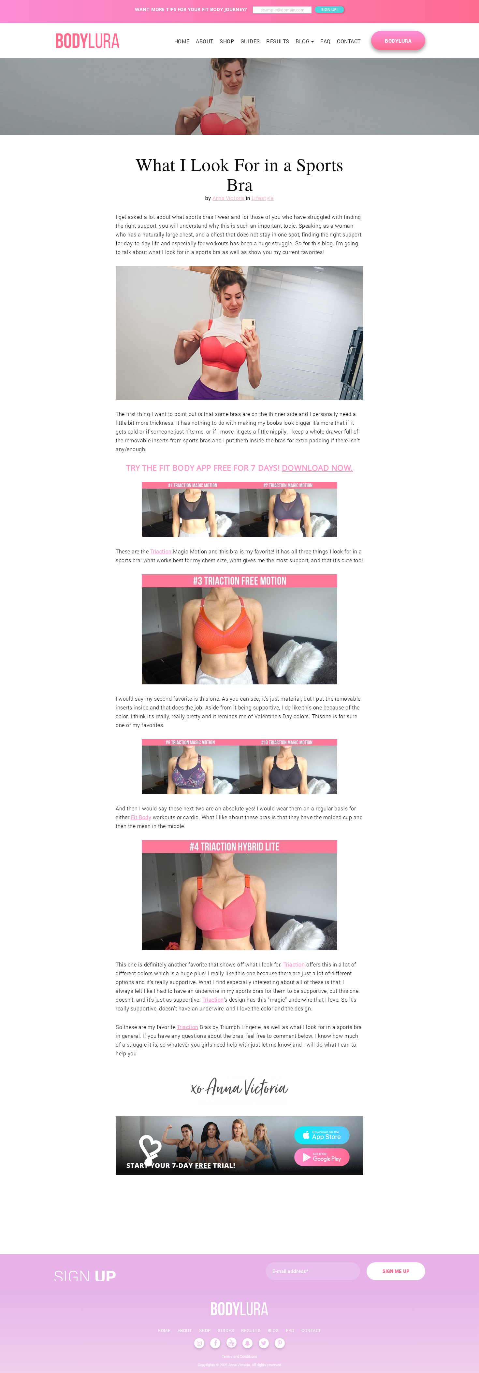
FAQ (325, 41)
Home (182, 41)
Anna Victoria (228, 198)
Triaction (161, 551)
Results (277, 41)
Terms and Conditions (239, 1356)
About (204, 41)
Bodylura (398, 40)
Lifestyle (263, 198)
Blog (303, 41)
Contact (349, 41)
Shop (227, 41)
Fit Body (141, 817)
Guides (250, 41)
